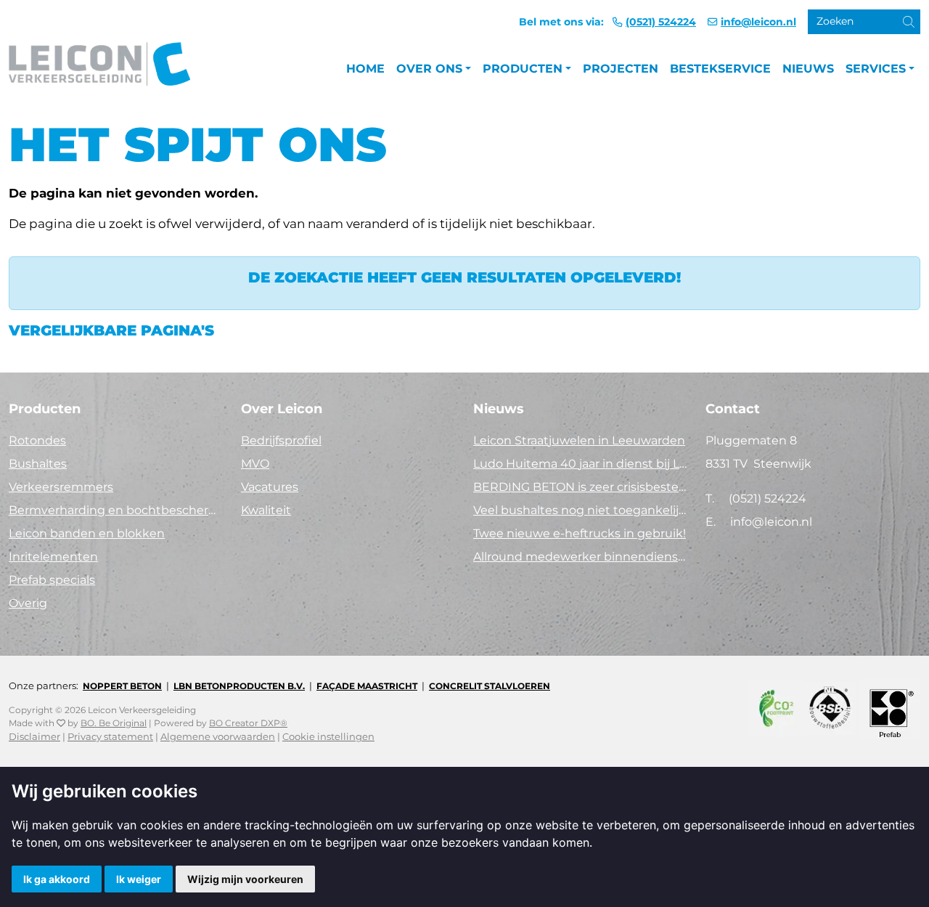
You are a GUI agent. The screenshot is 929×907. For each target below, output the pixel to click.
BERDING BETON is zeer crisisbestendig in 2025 (580, 487)
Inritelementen (53, 557)
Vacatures (269, 487)
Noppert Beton (122, 685)
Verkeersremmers (61, 487)
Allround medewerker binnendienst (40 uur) (580, 557)
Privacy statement (110, 736)
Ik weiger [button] (138, 879)
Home (365, 69)
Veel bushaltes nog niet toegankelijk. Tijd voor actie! (580, 510)
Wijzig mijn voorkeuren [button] (245, 879)
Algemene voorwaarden (217, 736)
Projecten (620, 69)
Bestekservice (720, 69)
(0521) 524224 (661, 22)
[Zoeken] (897, 26)
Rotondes (37, 440)
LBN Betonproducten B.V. (239, 685)
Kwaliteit (266, 510)
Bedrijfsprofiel (281, 440)
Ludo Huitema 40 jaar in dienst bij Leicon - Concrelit (580, 464)
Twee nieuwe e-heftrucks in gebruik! (579, 533)
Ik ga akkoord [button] (56, 879)
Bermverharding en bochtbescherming (116, 510)
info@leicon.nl (758, 22)
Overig (28, 603)
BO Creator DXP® (248, 722)
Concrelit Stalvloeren (489, 685)
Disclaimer (34, 736)
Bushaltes (38, 464)
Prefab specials (52, 580)
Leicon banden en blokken (87, 533)
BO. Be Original (114, 722)
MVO (255, 464)
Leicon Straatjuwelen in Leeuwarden (579, 440)
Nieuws (808, 69)
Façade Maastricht (366, 685)
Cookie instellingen (328, 736)
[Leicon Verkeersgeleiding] (99, 69)
